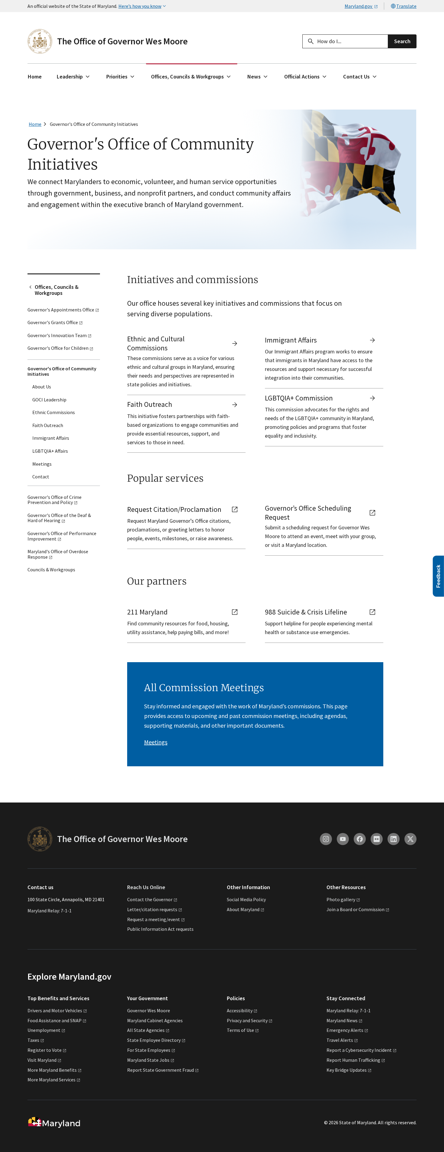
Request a (153, 919)
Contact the (149, 899)
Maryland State (148, 1060)
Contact (40, 477)
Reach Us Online (146, 887)
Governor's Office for (57, 348)
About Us (41, 387)
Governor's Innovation (57, 335)
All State (146, 1030)
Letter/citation (152, 909)
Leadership (70, 76)
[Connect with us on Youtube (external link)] (343, 839)
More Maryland (52, 1070)
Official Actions (302, 76)
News (254, 76)
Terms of (240, 1030)
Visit (41, 1060)
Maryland (342, 1020)
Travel (340, 1040)
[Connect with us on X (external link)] (410, 839)
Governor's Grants (52, 322)
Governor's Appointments (60, 310)
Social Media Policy (246, 899)
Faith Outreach (47, 425)
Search (402, 41)
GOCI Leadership (49, 400)
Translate (406, 6)
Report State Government (160, 1070)
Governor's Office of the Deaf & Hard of (59, 518)
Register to (44, 1050)
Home (35, 76)
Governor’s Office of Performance (61, 536)
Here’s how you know (139, 6)
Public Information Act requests (160, 929)
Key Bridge (347, 1070)
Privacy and (247, 1020)
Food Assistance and (54, 1020)
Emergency (345, 1030)
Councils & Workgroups (51, 569)
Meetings (42, 464)
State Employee (154, 1040)
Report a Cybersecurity (359, 1050)
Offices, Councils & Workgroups (187, 76)
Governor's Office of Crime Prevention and (54, 500)
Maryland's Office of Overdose (57, 554)
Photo (341, 899)
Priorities (116, 76)
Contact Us (356, 76)
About (243, 909)
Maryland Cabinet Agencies (155, 1020)
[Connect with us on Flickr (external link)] (377, 839)
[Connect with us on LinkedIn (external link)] (394, 839)
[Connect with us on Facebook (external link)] (360, 839)
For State (148, 1050)
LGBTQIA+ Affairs (50, 451)
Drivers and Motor (54, 1010)
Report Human (353, 1060)
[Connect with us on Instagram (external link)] (326, 839)
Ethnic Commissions (53, 412)
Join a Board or (355, 909)
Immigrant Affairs (50, 438)
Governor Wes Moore (148, 1010)
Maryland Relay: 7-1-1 (49, 911)
